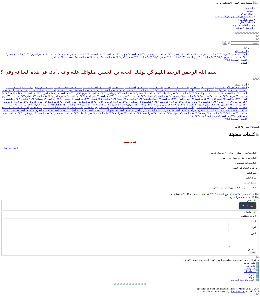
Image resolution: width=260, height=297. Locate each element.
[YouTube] (245, 33)
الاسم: (253, 221)
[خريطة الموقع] (236, 33)
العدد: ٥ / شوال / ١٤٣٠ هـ (123, 54)
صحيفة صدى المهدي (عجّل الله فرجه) (234, 16)
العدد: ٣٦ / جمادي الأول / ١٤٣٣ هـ (184, 99)
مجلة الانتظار (246, 22)
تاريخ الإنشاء (223, 194)
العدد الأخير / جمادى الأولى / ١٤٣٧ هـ (208, 116)
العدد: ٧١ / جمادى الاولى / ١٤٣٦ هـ (77, 110)
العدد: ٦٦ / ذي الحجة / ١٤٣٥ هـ (229, 110)
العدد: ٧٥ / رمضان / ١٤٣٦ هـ (203, 113)
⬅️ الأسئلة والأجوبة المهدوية (245, 280)
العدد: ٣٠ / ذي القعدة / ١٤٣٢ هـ (121, 96)
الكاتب (252, 197)
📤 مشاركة (247, 205)
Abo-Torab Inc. (238, 291)
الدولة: (253, 227)
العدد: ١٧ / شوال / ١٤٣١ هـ (15, 90)
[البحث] (225, 43)
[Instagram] (248, 33)
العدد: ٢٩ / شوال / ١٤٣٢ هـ (150, 96)
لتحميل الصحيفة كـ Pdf (235, 60)
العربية (249, 8)
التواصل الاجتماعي (244, 28)
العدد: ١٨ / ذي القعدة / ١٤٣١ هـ (232, 93)
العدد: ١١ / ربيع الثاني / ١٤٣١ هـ (192, 57)
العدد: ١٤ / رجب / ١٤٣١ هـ (97, 57)
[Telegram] (254, 33)
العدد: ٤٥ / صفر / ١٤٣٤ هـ (161, 101)
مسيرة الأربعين (245, 19)
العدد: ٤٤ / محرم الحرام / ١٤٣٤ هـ (191, 101)
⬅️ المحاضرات (251, 271)
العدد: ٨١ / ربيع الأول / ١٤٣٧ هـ (29, 113)
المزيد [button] (244, 63)
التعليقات (175, 194)
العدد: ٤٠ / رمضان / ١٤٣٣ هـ (66, 99)
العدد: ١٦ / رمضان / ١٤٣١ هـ (42, 90)
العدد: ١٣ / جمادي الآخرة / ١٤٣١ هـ (127, 57)
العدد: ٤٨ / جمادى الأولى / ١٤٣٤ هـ (71, 101)
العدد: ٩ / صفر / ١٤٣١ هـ (244, 194)
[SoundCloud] (242, 33)
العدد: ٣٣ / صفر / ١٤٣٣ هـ (29, 96)
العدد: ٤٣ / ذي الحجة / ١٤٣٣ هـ (223, 101)
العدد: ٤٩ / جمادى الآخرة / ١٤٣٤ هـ (37, 101)
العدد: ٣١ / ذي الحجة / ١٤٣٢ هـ (90, 96)
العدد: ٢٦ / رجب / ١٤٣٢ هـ (231, 96)
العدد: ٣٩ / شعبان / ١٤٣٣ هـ (94, 99)
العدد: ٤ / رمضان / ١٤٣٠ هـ (149, 54)
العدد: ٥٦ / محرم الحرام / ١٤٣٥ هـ (40, 104)
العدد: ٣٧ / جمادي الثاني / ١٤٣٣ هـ (151, 99)
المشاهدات (195, 194)
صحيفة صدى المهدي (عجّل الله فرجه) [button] (234, 3)
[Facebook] (257, 33)
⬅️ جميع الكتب (251, 268)
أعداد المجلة (241, 51)
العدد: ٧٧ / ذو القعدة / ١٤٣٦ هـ (147, 113)
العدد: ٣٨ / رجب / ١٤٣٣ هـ (121, 99)
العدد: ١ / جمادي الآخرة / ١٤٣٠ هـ (230, 54)
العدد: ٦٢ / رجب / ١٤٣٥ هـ (96, 107)
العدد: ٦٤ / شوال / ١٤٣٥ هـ (43, 107)
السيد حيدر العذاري (238, 197)
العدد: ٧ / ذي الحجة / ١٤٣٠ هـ (67, 54)
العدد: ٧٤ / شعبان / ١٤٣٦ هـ (230, 113)
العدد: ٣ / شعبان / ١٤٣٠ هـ (176, 54)
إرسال (252, 252)
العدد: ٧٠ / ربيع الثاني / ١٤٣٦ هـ (109, 110)
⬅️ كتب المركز (251, 263)
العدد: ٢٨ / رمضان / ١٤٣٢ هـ (177, 96)
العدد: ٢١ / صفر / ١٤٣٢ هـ (139, 93)
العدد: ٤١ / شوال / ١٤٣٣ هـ (39, 99)
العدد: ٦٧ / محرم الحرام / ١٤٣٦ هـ (197, 110)
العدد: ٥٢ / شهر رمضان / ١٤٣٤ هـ (160, 104)
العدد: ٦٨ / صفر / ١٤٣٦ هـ (167, 110)
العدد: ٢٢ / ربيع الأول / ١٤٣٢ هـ (112, 93)
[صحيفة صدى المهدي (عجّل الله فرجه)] (254, 79)
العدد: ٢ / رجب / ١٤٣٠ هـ (201, 54)
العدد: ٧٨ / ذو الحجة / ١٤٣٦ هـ (117, 113)
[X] (251, 33)
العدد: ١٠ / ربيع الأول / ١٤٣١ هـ (223, 57)
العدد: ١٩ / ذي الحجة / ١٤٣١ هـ (201, 93)
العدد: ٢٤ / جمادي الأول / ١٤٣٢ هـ (49, 93)
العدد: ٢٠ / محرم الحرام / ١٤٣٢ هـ (169, 93)
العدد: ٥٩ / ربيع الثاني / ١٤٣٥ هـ (193, 107)
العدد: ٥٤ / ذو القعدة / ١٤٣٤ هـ (102, 104)
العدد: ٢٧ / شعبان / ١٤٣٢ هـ (204, 96)
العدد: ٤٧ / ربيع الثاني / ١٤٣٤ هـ (103, 101)
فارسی (249, 11)
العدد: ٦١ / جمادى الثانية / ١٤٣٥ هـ (126, 107)
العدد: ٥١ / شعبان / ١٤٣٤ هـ (224, 104)
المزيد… (52, 57)
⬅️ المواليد (253, 277)
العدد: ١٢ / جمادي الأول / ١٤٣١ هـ (160, 57)
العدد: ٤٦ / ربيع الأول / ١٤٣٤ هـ (134, 101)
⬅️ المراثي (253, 274)
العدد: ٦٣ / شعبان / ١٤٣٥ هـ (69, 107)
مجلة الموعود (246, 13)
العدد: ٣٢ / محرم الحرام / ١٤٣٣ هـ (58, 96)
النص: (253, 233)
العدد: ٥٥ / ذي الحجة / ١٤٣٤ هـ (72, 104)
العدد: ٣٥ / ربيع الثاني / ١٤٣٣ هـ (216, 99)
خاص (250, 249)
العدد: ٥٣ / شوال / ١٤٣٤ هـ (130, 104)
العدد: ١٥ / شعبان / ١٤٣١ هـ (70, 57)
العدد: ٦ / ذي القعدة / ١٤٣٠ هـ (96, 54)
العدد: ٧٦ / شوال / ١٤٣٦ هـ (176, 113)
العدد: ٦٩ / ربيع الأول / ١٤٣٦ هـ (140, 110)
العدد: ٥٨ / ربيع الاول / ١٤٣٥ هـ (223, 107)
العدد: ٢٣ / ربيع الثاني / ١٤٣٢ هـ (81, 93)
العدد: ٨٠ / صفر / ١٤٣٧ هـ (56, 113)
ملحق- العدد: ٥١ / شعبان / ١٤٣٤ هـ (194, 104)
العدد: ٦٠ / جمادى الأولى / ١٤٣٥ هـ (160, 107)
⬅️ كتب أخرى (252, 265)
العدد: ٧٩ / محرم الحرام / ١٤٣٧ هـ (86, 113)
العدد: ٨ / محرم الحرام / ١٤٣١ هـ (37, 54)
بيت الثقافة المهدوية (243, 25)
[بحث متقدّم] (229, 43)
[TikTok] (239, 33)
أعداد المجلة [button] (241, 84)
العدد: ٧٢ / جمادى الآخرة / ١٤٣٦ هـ (43, 110)
